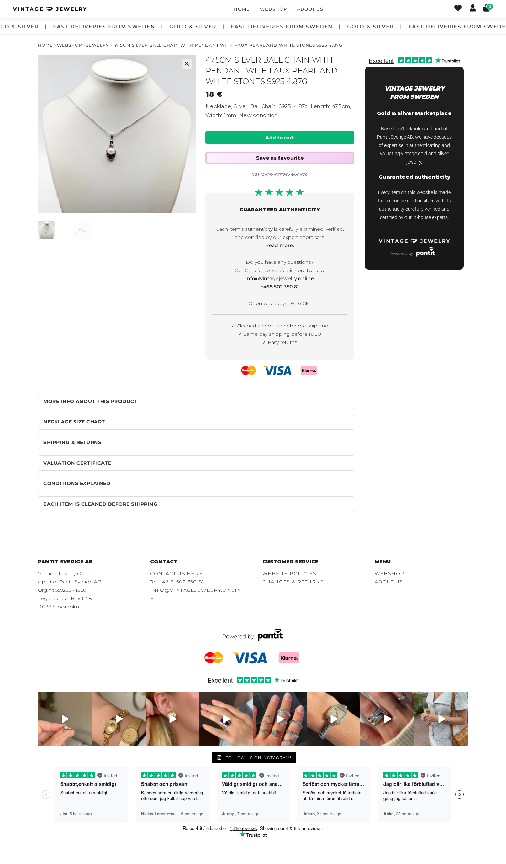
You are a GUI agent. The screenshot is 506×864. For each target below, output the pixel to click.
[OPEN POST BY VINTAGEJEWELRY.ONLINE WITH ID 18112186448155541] (172, 719)
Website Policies (289, 573)
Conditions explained (76, 483)
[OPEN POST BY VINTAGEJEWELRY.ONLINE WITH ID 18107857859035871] (65, 719)
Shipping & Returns (72, 442)
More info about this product (90, 401)
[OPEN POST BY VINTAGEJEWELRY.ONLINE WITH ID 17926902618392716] (226, 719)
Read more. (279, 245)
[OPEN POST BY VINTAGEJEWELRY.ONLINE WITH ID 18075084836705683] (441, 719)
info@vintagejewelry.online (279, 278)
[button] (187, 64)
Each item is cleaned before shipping (100, 504)
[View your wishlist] (458, 9)
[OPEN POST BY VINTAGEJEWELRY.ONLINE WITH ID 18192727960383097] (118, 719)
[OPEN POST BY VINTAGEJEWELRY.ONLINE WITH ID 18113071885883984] (333, 719)
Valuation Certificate (77, 463)
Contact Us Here (176, 573)
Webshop (273, 9)
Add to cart (279, 138)
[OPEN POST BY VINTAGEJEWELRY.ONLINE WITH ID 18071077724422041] (387, 719)
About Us (310, 9)
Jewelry (97, 45)
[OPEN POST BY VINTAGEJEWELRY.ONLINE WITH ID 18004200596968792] (280, 719)
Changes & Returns (293, 582)
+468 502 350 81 (280, 287)
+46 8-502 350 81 (181, 582)
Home (242, 9)
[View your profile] (473, 9)
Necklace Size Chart (74, 422)
